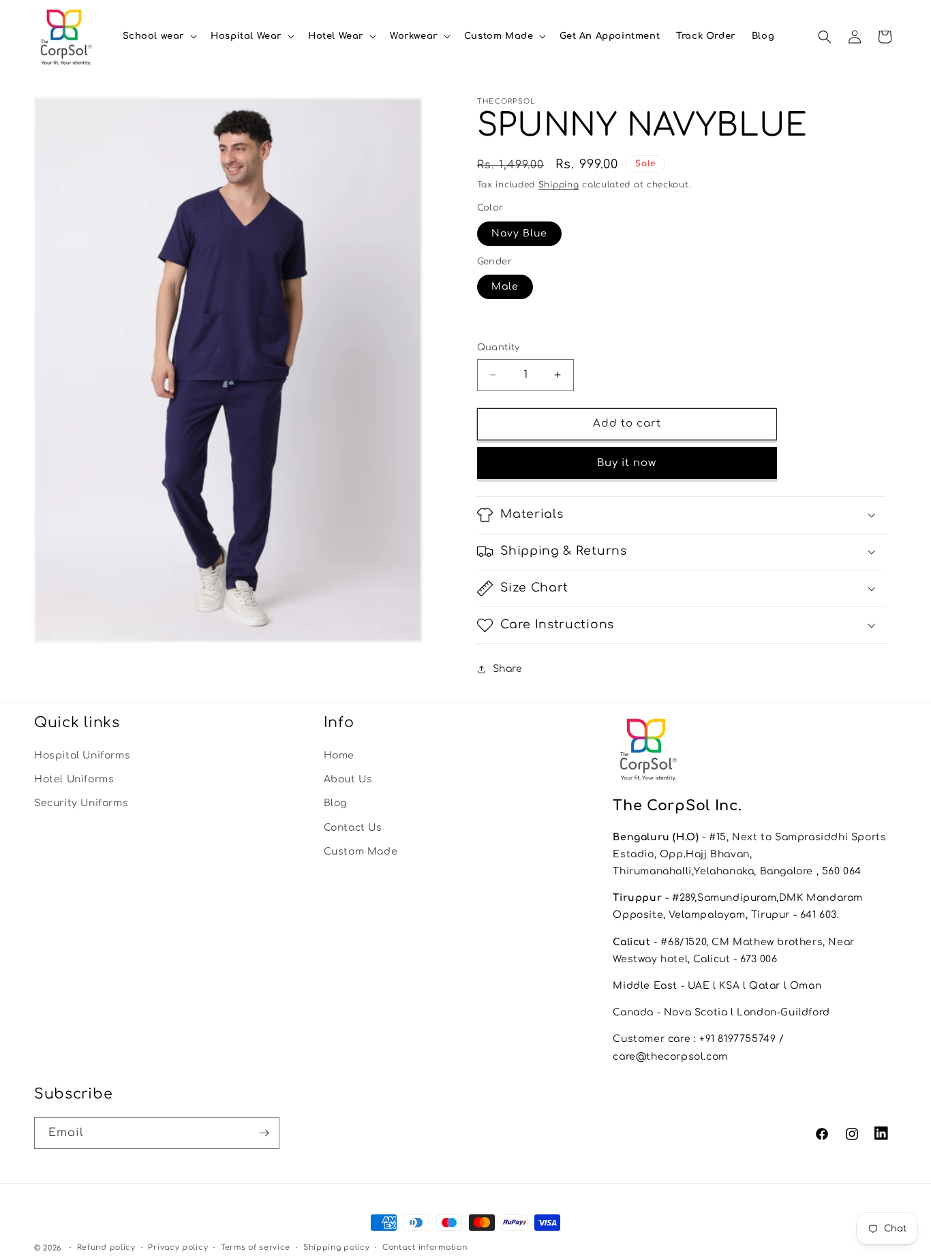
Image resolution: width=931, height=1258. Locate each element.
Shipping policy (336, 1247)
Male (505, 286)
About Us (348, 779)
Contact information (424, 1247)
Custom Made (361, 851)
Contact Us (353, 828)
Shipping (558, 184)
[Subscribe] (264, 1133)
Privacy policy (178, 1247)
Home (339, 755)
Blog (335, 803)
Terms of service (255, 1247)
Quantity (498, 347)
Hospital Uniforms (82, 755)
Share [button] (508, 669)
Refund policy (106, 1247)
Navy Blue (519, 233)
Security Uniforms (81, 803)
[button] (159, 36)
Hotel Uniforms (74, 779)
